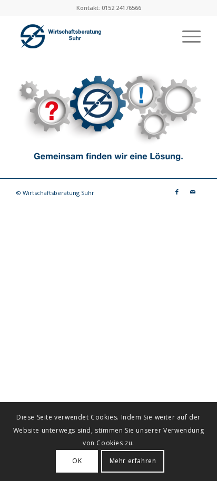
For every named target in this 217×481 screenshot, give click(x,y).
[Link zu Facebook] (177, 192)
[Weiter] (208, 118)
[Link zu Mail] (193, 192)
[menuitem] (161, 36)
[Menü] (186, 36)
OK (77, 460)
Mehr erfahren (133, 460)
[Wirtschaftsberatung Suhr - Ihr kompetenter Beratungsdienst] (90, 36)
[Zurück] (9, 118)
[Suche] (161, 36)
